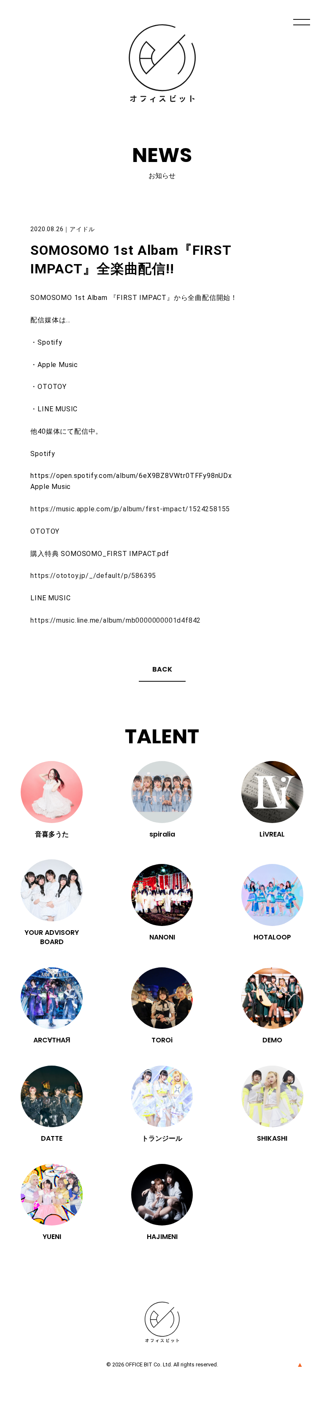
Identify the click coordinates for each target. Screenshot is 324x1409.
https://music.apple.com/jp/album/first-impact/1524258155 (130, 509)
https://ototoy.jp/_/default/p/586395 (93, 576)
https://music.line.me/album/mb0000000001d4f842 (115, 620)
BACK (162, 669)
